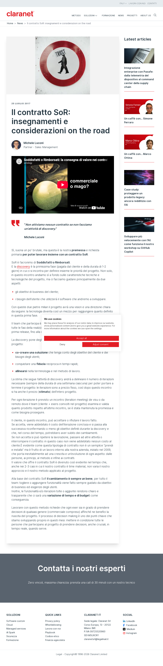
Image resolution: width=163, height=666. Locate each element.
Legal (59, 654)
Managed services (16, 628)
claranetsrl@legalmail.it (96, 639)
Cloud (9, 624)
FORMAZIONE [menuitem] (108, 15)
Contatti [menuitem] (152, 3)
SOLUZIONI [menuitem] (89, 15)
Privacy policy (52, 621)
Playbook (50, 632)
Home (10, 23)
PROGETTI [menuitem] (132, 15)
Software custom (15, 621)
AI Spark (10, 632)
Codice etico (52, 636)
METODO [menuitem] (76, 15)
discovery (23, 266)
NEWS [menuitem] (121, 15)
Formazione (12, 640)
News (20, 23)
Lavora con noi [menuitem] (137, 3)
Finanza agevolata (55, 640)
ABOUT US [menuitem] (145, 15)
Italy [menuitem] (122, 3)
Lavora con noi (53, 628)
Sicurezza (11, 636)
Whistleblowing (53, 624)
